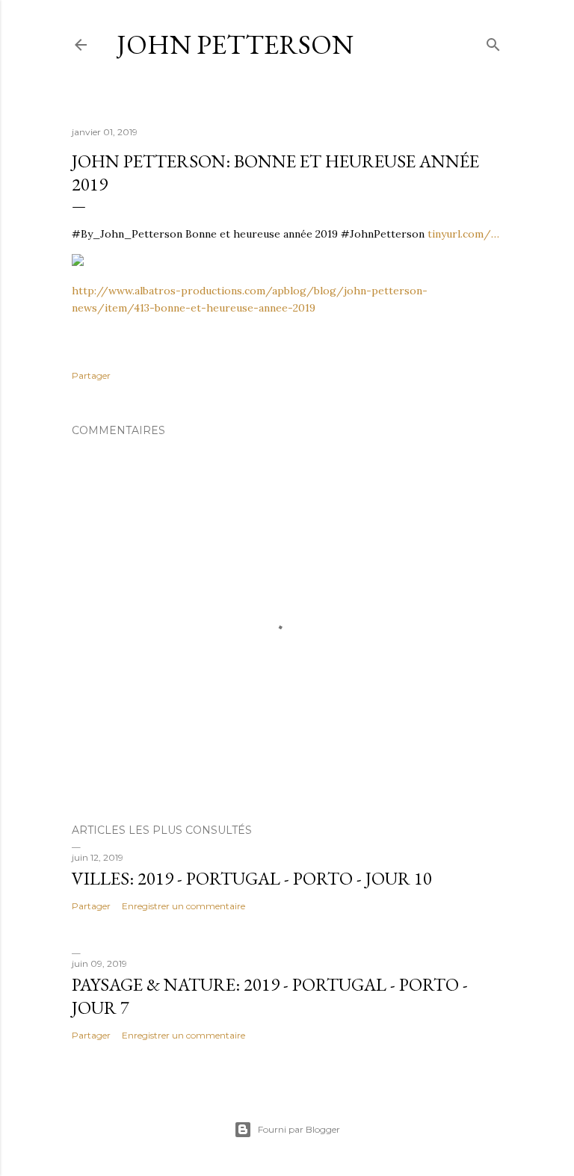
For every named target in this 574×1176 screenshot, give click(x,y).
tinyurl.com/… (463, 234)
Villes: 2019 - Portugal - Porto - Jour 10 (252, 878)
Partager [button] (91, 375)
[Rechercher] (493, 41)
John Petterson (235, 44)
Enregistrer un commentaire (183, 906)
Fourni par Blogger (299, 1129)
